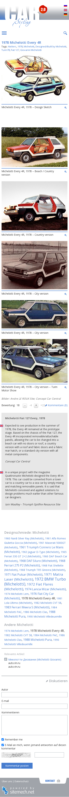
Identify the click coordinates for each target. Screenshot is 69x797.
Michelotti (29, 46)
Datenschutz (22, 781)
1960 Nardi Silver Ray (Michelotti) (24, 538)
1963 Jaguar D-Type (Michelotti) (40, 552)
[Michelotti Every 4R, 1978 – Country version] (34, 229)
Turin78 (5, 50)
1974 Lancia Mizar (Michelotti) (45, 589)
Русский (65, 6)
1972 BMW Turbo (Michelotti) (35, 582)
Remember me (14, 739)
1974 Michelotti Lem (16, 594)
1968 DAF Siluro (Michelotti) (38, 561)
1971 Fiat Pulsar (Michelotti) (23, 575)
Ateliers (12, 46)
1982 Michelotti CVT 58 (47, 603)
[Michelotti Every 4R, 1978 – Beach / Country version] (34, 166)
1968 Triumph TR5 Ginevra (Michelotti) (42, 570)
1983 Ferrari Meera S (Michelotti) (26, 607)
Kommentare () (58, 405)
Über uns (7, 781)
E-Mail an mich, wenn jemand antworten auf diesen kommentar (33, 746)
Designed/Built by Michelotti (51, 46)
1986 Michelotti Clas (35, 612)
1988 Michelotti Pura (37, 640)
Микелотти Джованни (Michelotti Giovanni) (34, 659)
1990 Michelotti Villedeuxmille (44, 616)
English (65, 10)
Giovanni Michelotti (31, 50)
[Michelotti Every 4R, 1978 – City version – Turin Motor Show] (34, 381)
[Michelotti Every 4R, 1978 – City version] (34, 288)
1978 (20, 46)
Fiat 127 (15, 50)
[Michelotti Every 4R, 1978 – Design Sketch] (34, 102)
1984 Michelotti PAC (45, 635)
